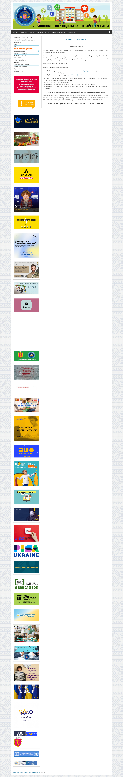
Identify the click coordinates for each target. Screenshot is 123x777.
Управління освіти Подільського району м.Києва (26, 772)
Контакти (71, 32)
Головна (15, 32)
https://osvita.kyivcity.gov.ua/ (84, 71)
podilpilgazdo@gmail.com (76, 75)
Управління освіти (27, 32)
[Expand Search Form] (110, 32)
